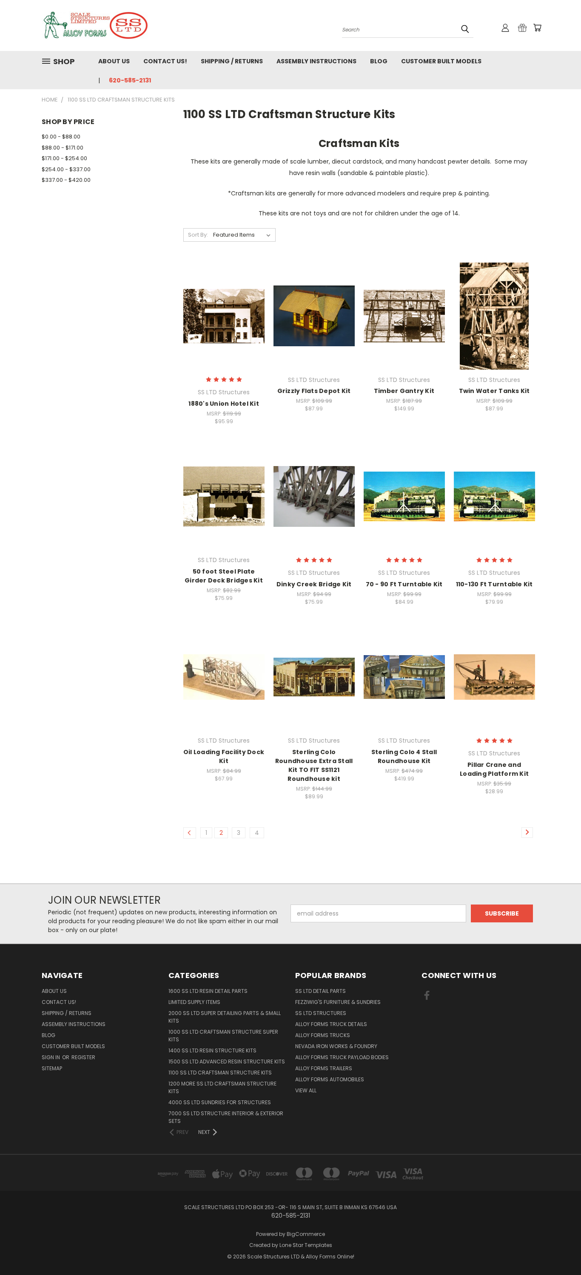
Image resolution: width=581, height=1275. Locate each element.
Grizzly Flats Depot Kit (314, 391)
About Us (114, 61)
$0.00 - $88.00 (61, 137)
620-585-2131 (130, 80)
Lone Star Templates (305, 1245)
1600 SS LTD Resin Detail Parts (208, 991)
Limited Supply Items (194, 1002)
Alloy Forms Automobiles (329, 1079)
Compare (221, 315)
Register (83, 1057)
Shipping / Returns (232, 61)
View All (305, 1090)
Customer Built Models (441, 61)
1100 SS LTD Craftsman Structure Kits (220, 1072)
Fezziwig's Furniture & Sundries (338, 1002)
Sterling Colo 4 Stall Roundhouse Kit (404, 756)
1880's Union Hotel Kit (223, 403)
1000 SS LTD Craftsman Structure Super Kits (223, 1035)
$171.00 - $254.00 (64, 158)
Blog (378, 61)
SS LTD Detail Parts (320, 991)
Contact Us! (165, 61)
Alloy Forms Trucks (322, 1035)
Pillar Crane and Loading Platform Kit (494, 769)
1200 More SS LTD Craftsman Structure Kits (222, 1087)
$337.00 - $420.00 (66, 180)
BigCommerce (306, 1234)
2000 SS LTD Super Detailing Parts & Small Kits (224, 1016)
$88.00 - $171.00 (62, 148)
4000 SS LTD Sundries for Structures (219, 1102)
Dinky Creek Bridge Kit (314, 584)
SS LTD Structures (320, 1013)
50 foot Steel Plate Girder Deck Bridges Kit (224, 576)
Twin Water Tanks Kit (494, 391)
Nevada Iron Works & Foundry (336, 1046)
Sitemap (52, 1068)
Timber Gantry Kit (404, 391)
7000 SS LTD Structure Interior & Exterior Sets (225, 1117)
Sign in (51, 1057)
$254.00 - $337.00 (66, 169)
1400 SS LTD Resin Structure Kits (212, 1050)
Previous (558, 1248)
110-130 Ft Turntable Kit (494, 584)
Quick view (223, 298)
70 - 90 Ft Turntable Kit (404, 584)
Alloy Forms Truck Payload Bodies (342, 1057)
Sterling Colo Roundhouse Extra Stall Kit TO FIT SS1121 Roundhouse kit (314, 765)
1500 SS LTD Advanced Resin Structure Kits (226, 1061)
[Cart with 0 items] (537, 27)
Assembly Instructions (316, 61)
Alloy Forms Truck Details (331, 1024)
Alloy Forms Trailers (323, 1068)
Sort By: (198, 235)
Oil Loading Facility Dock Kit (223, 756)
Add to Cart (224, 330)
